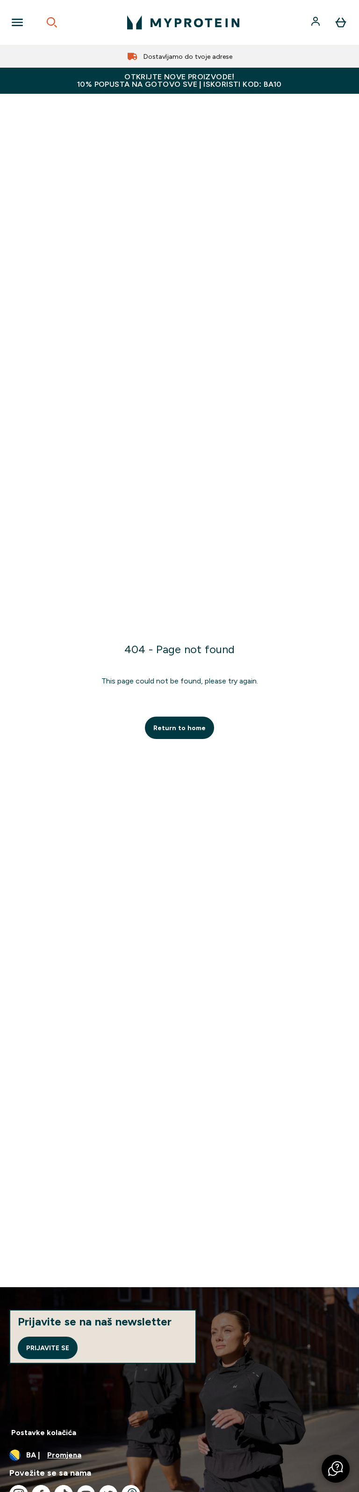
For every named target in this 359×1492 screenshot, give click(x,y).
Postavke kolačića (43, 1432)
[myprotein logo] (183, 22)
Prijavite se (47, 1348)
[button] (336, 1469)
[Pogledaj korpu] (340, 22)
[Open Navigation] (17, 22)
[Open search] (51, 22)
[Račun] (316, 22)
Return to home (179, 728)
